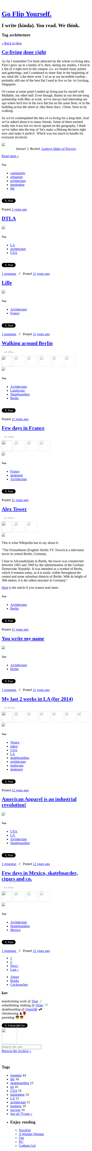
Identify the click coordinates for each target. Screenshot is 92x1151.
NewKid (25, 1130)
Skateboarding (20, 394)
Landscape (17, 390)
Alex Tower (14, 509)
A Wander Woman (31, 1134)
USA (13, 253)
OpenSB (31, 1009)
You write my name (23, 638)
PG (21, 1142)
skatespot (16, 475)
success (15, 1110)
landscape (17, 765)
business (16, 1106)
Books (14, 981)
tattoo (14, 746)
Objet (39, 1005)
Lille (7, 283)
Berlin (14, 398)
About (14, 977)
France (14, 313)
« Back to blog (12, 43)
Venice (14, 742)
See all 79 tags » (21, 1114)
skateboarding (19, 758)
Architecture (18, 309)
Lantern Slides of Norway (59, 149)
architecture (18, 181)
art (12, 1087)
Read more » (10, 156)
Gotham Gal (27, 1145)
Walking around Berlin (27, 343)
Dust (35, 1001)
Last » (14, 969)
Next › (14, 966)
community (17, 173)
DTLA (9, 218)
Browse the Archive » (16, 1051)
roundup (16, 1075)
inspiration (17, 184)
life (12, 188)
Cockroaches (19, 984)
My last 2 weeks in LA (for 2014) (37, 699)
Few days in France (23, 428)
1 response (9, 273)
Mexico (15, 930)
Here (5, 587)
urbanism (16, 177)
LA (12, 245)
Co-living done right (24, 52)
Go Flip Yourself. (27, 14)
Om (21, 1138)
